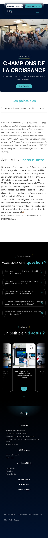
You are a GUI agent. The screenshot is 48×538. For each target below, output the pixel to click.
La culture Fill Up (24, 463)
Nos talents (9, 471)
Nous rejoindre (11, 474)
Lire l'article (24, 86)
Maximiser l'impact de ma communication (20, 436)
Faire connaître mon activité (15, 431)
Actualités (24, 484)
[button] (24, 396)
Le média (24, 425)
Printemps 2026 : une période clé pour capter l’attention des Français (24, 374)
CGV (5, 520)
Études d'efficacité (12, 444)
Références (24, 450)
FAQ (10, 520)
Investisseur (24, 479)
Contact (16, 520)
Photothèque (24, 489)
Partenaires (10, 458)
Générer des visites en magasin (16, 433)
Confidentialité (22, 514)
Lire (24, 389)
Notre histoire (10, 468)
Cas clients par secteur (13, 455)
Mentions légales (9, 514)
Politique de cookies (35, 514)
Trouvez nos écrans (33, 6)
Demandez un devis (15, 6)
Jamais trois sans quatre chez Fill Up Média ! (24, 108)
